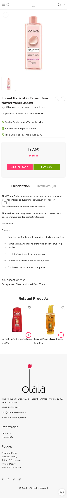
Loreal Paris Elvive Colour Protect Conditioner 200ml (17, 339)
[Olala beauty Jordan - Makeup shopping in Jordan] (34, 5)
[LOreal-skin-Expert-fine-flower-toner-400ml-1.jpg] (33, 43)
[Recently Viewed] (61, 492)
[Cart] (63, 5)
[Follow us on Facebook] (8, 479)
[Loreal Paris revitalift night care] (57, 99)
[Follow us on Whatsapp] (19, 479)
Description (20, 186)
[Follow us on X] (3, 479)
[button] (28, 335)
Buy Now (47, 167)
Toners (43, 284)
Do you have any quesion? (23, 113)
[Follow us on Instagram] (13, 479)
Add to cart (20, 167)
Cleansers (21, 284)
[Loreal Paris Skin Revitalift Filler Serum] (63, 99)
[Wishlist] (5, 14)
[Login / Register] (59, 5)
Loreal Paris (32, 284)
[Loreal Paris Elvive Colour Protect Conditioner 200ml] (17, 319)
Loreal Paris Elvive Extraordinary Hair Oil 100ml (49, 339)
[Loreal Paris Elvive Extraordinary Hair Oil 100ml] (49, 319)
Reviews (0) (46, 186)
